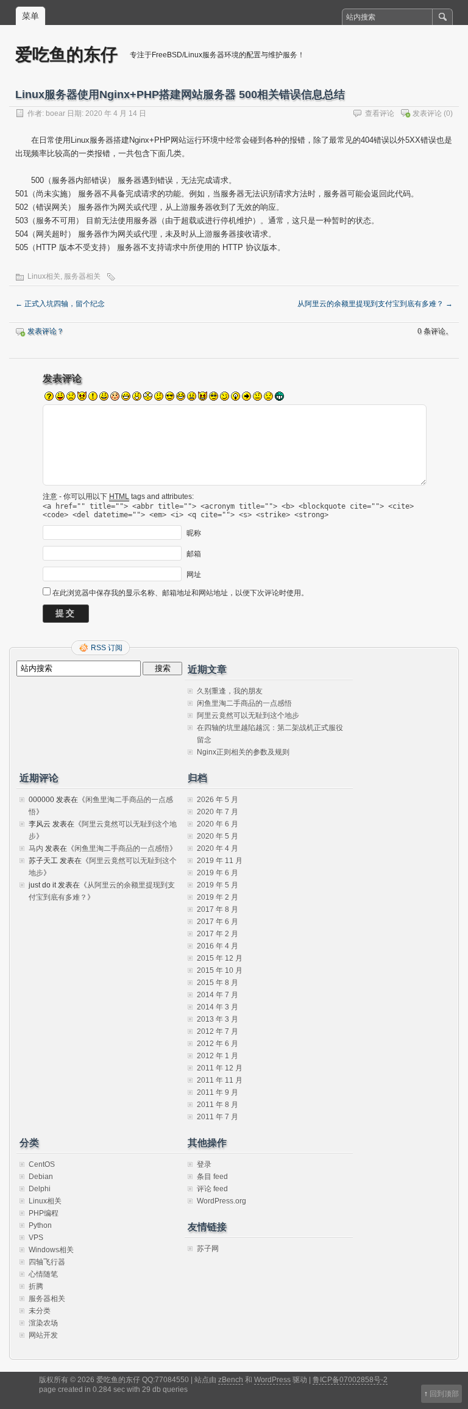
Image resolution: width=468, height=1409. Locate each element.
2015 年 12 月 (220, 958)
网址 (193, 574)
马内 (36, 848)
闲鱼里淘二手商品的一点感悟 (244, 703)
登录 (204, 1164)
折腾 (36, 1286)
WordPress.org (221, 1201)
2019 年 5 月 (217, 885)
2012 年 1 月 (217, 1056)
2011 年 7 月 (217, 1117)
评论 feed (212, 1189)
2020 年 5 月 (217, 836)
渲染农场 (43, 1323)
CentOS (42, 1164)
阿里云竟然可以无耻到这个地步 (248, 715)
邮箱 (193, 554)
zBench (230, 1379)
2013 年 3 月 (217, 1019)
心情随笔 (43, 1274)
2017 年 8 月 (217, 909)
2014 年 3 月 (217, 1007)
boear (55, 113)
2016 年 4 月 (217, 946)
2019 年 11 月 (220, 860)
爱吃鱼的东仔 (66, 53)
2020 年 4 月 (217, 848)
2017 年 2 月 (217, 934)
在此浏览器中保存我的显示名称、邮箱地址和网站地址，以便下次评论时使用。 (180, 593)
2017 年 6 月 (217, 921)
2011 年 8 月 (217, 1104)
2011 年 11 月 (220, 1080)
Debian (41, 1176)
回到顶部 (444, 1393)
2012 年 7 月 (217, 1031)
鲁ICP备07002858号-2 (350, 1379)
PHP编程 (43, 1213)
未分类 (40, 1311)
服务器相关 (82, 276)
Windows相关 (51, 1250)
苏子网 (208, 1248)
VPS (36, 1237)
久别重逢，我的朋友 (230, 691)
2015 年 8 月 (217, 982)
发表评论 (427, 113)
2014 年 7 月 (217, 995)
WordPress (272, 1379)
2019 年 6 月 (217, 873)
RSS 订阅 (106, 648)
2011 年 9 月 (217, 1092)
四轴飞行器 (47, 1262)
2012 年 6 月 (217, 1043)
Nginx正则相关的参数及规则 (243, 752)
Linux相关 (43, 276)
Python (40, 1225)
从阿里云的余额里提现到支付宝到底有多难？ (375, 303)
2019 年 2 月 (217, 897)
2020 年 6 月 (217, 824)
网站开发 (43, 1335)
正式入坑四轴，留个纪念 (60, 303)
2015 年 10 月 (220, 970)
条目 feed (212, 1176)
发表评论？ (45, 331)
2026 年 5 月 (217, 799)
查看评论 (379, 113)
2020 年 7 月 (217, 812)
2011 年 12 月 (220, 1068)
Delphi (40, 1189)
